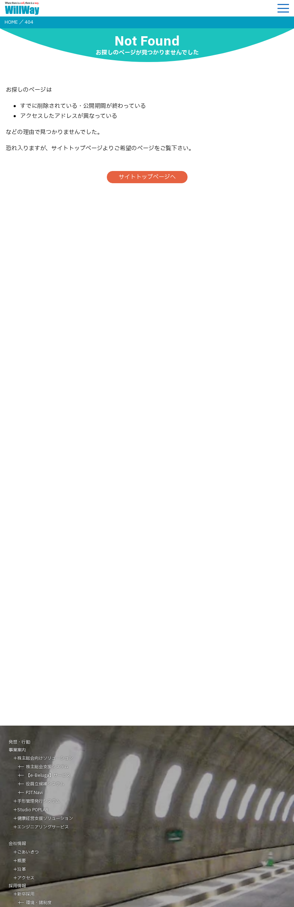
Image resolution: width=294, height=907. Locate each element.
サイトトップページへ (147, 177)
